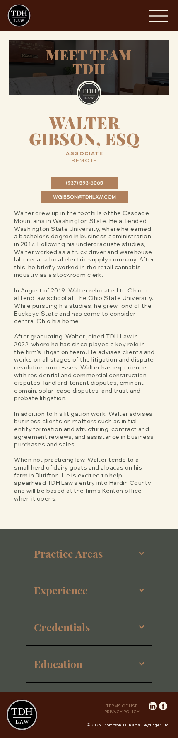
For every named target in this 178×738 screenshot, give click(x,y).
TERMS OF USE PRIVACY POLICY (122, 708)
